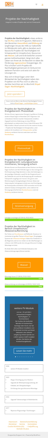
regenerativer (20, 63)
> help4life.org (32, 426)
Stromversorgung (24, 205)
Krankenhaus (9, 134)
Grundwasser (19, 234)
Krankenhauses (27, 190)
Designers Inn (20, 435)
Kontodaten (32, 424)
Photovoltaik (24, 148)
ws (20, 312)
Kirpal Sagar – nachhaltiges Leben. (26, 103)
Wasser (11, 55)
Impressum (13, 422)
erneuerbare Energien (24, 314)
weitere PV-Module (24, 308)
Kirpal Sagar (29, 236)
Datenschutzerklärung (28, 422)
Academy (8, 132)
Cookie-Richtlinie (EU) (16, 426)
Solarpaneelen (27, 130)
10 (32, 356)
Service (22, 424)
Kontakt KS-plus (23, 429)
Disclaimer (13, 424)
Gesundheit (22, 43)
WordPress (36, 435)
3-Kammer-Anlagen (19, 238)
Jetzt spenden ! (14, 94)
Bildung (35, 43)
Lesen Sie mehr (24, 350)
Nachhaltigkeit (23, 317)
